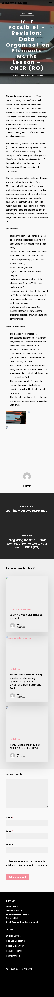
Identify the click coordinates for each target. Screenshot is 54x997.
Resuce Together (14, 951)
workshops (26, 13)
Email (9, 831)
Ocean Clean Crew (15, 946)
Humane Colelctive (15, 941)
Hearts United (13, 956)
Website (10, 844)
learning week (16, 609)
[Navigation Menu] (50, 3)
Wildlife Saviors (13, 936)
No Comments (37, 75)
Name (9, 817)
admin (16, 75)
